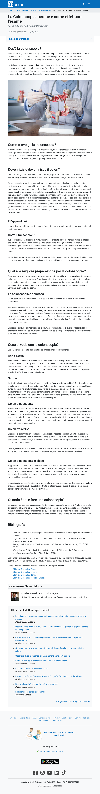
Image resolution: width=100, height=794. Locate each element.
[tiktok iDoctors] (64, 773)
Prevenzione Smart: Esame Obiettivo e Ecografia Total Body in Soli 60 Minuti (48, 676)
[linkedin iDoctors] (57, 773)
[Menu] (89, 4)
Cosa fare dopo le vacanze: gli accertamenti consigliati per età (42, 656)
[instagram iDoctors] (42, 773)
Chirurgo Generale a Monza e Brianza (29, 578)
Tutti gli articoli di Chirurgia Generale (71, 701)
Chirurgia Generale (21, 10)
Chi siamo (13, 718)
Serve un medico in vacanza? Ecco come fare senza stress (41, 660)
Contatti (78, 718)
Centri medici (56, 720)
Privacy (57, 718)
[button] (50, 39)
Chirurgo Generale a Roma (24, 569)
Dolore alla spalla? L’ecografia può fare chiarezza (36, 684)
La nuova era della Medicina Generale (31, 668)
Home (10, 10)
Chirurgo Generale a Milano (25, 572)
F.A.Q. (34, 718)
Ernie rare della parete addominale (30, 692)
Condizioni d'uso (45, 718)
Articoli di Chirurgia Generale (40, 10)
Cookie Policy (67, 718)
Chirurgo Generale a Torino (24, 575)
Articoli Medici (44, 720)
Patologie (86, 718)
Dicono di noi (25, 718)
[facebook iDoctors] (35, 773)
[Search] (84, 4)
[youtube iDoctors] (49, 773)
